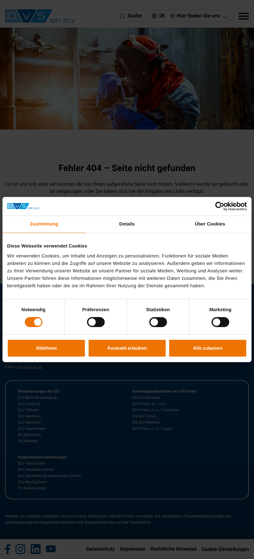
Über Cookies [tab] (210, 224)
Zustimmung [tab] (44, 224)
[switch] (96, 322)
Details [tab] (127, 224)
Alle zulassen (207, 348)
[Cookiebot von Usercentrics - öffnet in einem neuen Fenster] (220, 206)
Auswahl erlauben (127, 348)
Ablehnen (46, 348)
